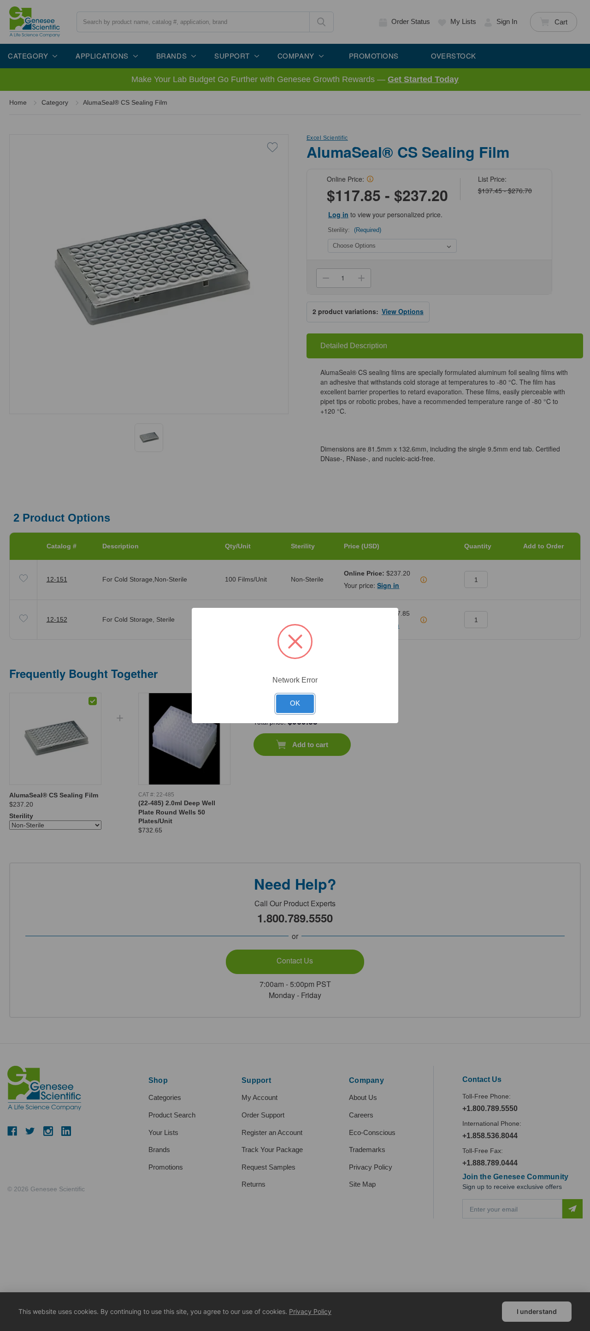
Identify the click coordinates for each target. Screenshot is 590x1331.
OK (295, 703)
